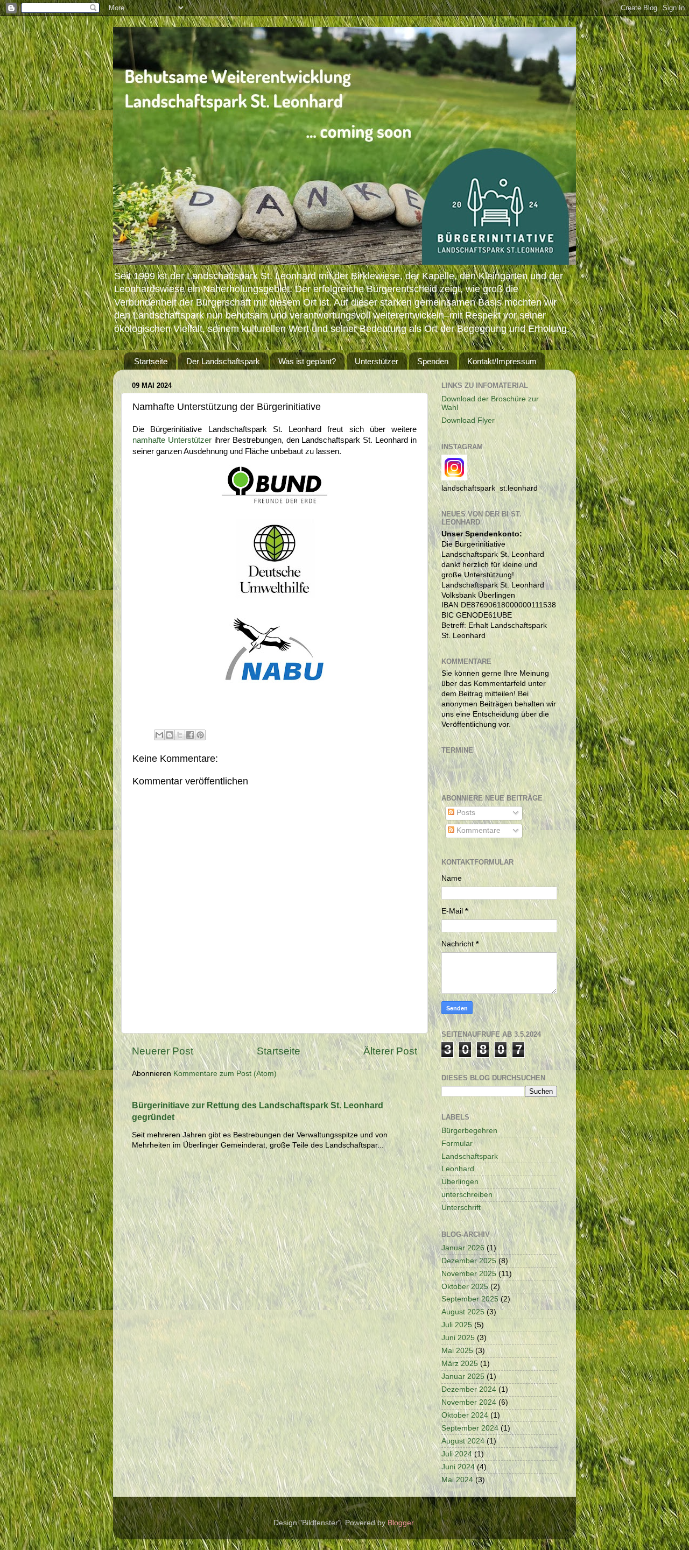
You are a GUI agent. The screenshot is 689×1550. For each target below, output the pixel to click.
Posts (464, 813)
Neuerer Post (162, 1051)
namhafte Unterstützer (172, 440)
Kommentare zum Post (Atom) (225, 1074)
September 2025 (469, 1299)
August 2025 (462, 1312)
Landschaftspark (469, 1156)
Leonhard (457, 1169)
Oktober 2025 (464, 1287)
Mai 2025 (457, 1351)
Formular (457, 1144)
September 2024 (469, 1428)
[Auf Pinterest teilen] (200, 735)
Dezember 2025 (468, 1261)
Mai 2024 (457, 1480)
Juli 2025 (456, 1325)
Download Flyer (468, 420)
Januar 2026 (462, 1248)
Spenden (432, 361)
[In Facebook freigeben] (190, 735)
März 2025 (459, 1364)
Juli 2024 (456, 1454)
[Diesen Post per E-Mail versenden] (159, 735)
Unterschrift (461, 1208)
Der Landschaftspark (223, 361)
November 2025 (468, 1274)
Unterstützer (376, 361)
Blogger (400, 1523)
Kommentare (477, 830)
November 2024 (468, 1402)
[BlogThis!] (169, 735)
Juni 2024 (458, 1467)
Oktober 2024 (464, 1415)
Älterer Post (390, 1051)
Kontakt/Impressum (502, 361)
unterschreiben (467, 1195)
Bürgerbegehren (469, 1131)
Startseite (150, 361)
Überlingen (460, 1182)
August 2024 (462, 1441)
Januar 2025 (462, 1376)
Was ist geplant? (307, 361)
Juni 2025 (458, 1338)
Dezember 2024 (468, 1389)
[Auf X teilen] (179, 735)
